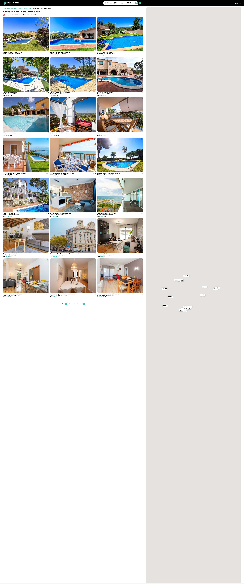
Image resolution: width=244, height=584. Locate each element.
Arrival (115, 2)
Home (4, 8)
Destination (107, 2)
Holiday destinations (12, 8)
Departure (122, 2)
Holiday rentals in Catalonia (24, 8)
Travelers (129, 2)
